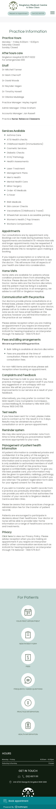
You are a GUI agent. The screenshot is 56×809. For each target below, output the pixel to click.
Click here (7, 536)
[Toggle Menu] (52, 12)
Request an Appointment (18, 13)
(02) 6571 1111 (32, 776)
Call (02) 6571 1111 (38, 13)
